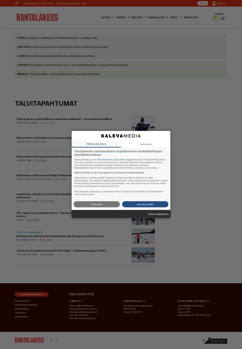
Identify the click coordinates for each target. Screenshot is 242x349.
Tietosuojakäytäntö (158, 214)
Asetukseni (146, 144)
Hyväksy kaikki (145, 204)
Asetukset (96, 204)
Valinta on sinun (96, 143)
